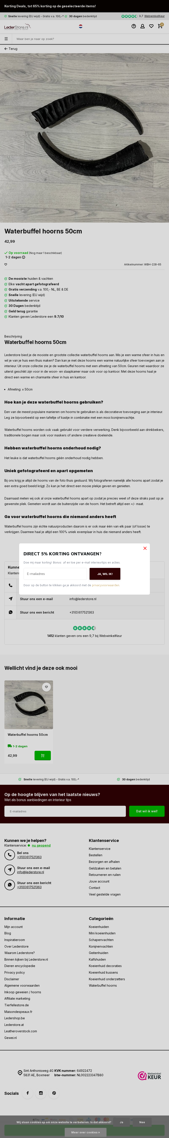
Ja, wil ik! (109, 574)
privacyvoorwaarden (110, 585)
